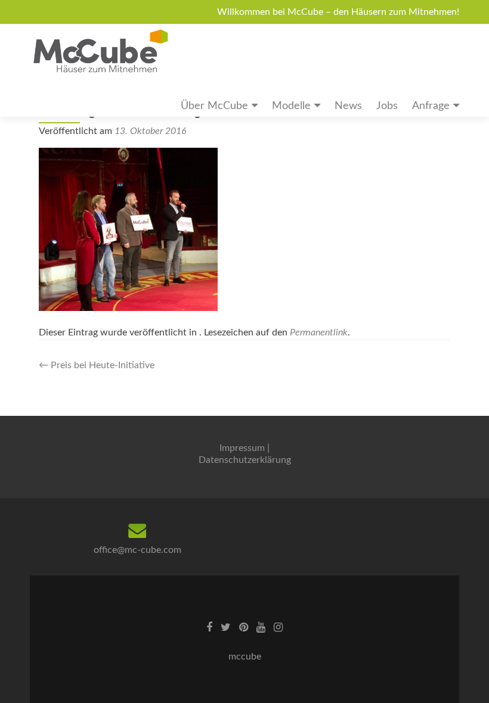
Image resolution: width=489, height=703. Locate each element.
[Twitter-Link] (226, 627)
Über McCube (214, 106)
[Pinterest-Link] (243, 627)
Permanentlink (319, 332)
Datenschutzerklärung (245, 460)
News (348, 106)
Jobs (387, 106)
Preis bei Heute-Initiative (96, 365)
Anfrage (431, 106)
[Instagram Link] (278, 627)
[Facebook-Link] (209, 627)
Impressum (242, 448)
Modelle (291, 106)
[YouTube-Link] (260, 627)
